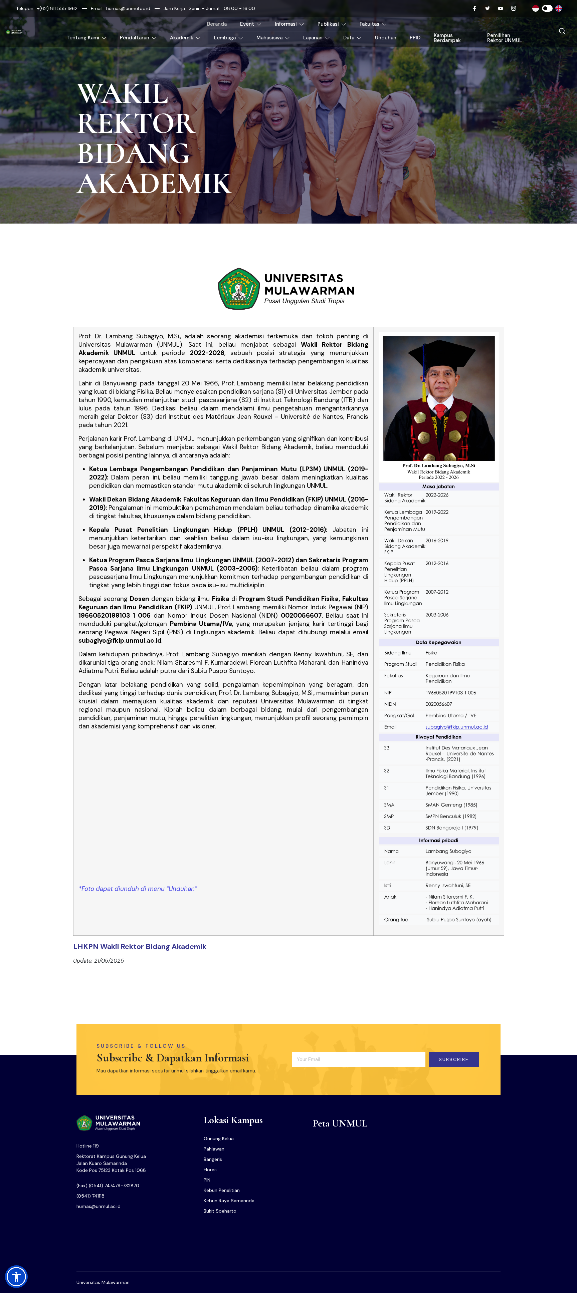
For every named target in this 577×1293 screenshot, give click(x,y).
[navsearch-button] (562, 31)
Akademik (181, 37)
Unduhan (385, 37)
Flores (210, 1170)
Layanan (313, 37)
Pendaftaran (134, 37)
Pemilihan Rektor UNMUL (504, 38)
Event (247, 24)
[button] (16, 1276)
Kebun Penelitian (222, 1190)
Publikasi (328, 24)
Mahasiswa (269, 37)
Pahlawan (214, 1149)
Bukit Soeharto (220, 1211)
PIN (207, 1180)
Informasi (286, 24)
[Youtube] (498, 8)
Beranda (217, 24)
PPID (415, 37)
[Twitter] (485, 8)
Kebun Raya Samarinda (229, 1201)
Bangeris (213, 1159)
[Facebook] (472, 8)
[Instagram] (511, 8)
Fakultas (369, 24)
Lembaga (225, 37)
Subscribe (454, 1059)
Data (348, 37)
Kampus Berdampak (447, 38)
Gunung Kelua (219, 1139)
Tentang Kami (82, 37)
